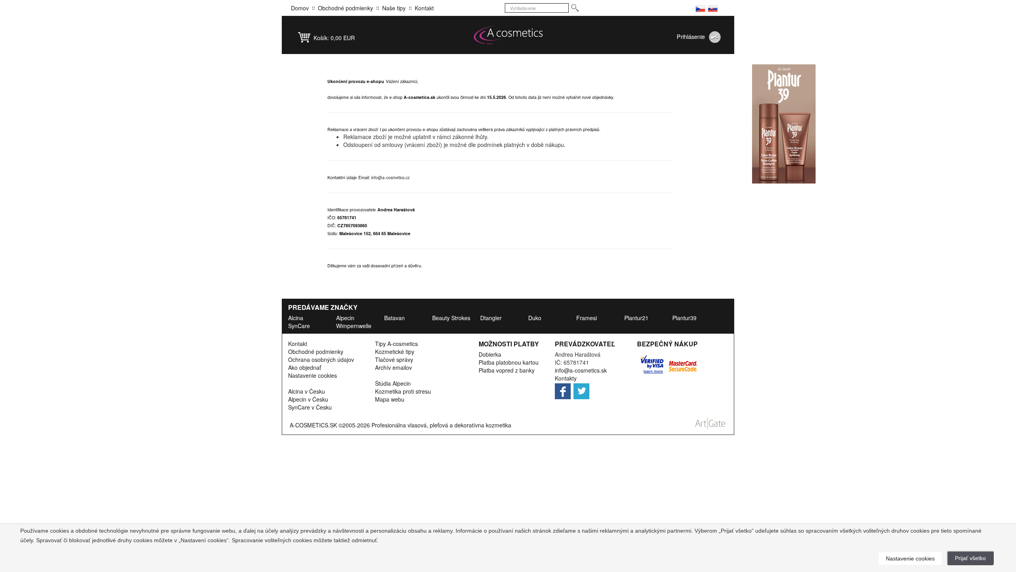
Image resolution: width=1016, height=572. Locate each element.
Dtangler (491, 318)
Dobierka (490, 354)
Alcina (295, 318)
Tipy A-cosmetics (396, 344)
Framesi (586, 318)
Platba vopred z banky (507, 370)
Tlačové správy (394, 359)
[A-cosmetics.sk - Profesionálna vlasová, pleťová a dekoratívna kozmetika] (508, 34)
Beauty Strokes (451, 318)
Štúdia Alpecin (393, 383)
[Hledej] (574, 8)
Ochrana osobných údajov (321, 359)
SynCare (299, 326)
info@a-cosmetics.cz (390, 177)
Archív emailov (393, 367)
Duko (534, 318)
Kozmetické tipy (394, 352)
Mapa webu (389, 399)
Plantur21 (636, 318)
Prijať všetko (970, 558)
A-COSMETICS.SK (313, 425)
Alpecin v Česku (308, 399)
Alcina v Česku (306, 391)
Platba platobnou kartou (509, 362)
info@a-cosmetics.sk (581, 370)
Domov (300, 8)
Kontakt (424, 8)
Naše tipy (394, 8)
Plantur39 (684, 318)
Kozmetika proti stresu (403, 391)
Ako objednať (304, 367)
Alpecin (345, 318)
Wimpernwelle (353, 326)
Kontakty (566, 378)
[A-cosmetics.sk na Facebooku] (563, 389)
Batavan (394, 318)
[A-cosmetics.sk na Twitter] (582, 389)
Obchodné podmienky (345, 8)
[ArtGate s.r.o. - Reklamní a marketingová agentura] (710, 422)
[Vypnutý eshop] (700, 8)
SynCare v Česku (310, 407)
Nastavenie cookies (312, 375)
